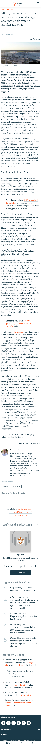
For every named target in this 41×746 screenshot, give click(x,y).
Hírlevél (9, 743)
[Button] (35, 39)
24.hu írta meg (17, 332)
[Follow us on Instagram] (13, 723)
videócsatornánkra (25, 695)
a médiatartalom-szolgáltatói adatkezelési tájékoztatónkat (21, 512)
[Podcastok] (21, 743)
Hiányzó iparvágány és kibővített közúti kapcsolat (18, 323)
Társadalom (7, 10)
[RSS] (19, 723)
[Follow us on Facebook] (8, 723)
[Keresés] (33, 743)
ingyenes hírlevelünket (19, 685)
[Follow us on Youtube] (3, 723)
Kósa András (6, 30)
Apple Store (21, 665)
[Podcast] (24, 723)
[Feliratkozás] (29, 723)
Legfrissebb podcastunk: (17, 524)
